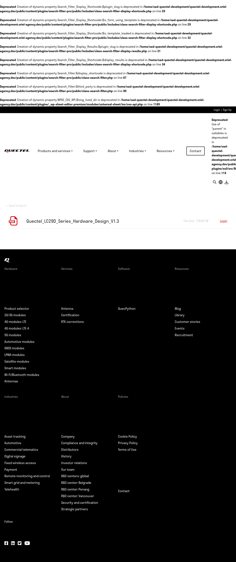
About (112, 150)
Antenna (67, 308)
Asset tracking (14, 436)
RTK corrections (72, 322)
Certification (70, 315)
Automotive (12, 443)
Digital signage (14, 456)
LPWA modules (14, 355)
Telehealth (11, 489)
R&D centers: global (75, 476)
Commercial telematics (21, 449)
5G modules (12, 335)
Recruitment (184, 335)
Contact (195, 150)
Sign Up (227, 110)
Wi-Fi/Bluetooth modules (21, 375)
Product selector (16, 308)
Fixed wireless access (20, 463)
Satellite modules (16, 361)
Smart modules (15, 368)
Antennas (11, 381)
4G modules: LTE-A (16, 328)
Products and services (54, 150)
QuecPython (127, 308)
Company (68, 436)
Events (180, 328)
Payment (10, 469)
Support (89, 150)
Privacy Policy (128, 443)
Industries (136, 150)
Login (217, 110)
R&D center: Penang (75, 489)
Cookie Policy (127, 436)
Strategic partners (74, 509)
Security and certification (79, 502)
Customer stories (187, 322)
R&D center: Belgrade (76, 482)
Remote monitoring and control (27, 476)
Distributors (70, 449)
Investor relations (74, 463)
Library (180, 315)
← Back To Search (16, 206)
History (66, 456)
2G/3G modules (15, 315)
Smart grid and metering (22, 482)
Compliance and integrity (79, 443)
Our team (67, 469)
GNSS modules (14, 348)
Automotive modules (19, 341)
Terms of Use (127, 449)
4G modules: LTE (15, 322)
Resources (164, 150)
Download (226, 182)
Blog (178, 308)
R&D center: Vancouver (77, 496)
